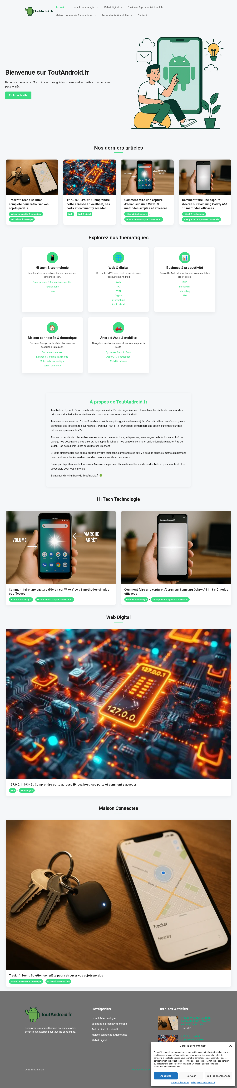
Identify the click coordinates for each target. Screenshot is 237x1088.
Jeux (52, 291)
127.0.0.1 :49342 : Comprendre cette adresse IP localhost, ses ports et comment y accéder (88, 204)
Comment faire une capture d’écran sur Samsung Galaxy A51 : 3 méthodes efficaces (204, 204)
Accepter (165, 1075)
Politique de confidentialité (203, 1082)
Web (70, 214)
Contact (142, 15)
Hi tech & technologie (82, 7)
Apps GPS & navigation (118, 356)
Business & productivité (184, 268)
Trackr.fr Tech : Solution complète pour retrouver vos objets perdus (29, 204)
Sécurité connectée (52, 352)
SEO (185, 295)
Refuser (191, 1075)
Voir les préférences (218, 1075)
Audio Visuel (118, 304)
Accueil (60, 7)
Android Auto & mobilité (115, 15)
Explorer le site (18, 95)
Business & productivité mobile (145, 7)
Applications (52, 286)
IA (118, 286)
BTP (185, 282)
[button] (230, 1045)
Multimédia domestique (21, 219)
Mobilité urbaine (118, 361)
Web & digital (111, 7)
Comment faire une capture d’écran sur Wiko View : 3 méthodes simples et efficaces (145, 204)
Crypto (118, 295)
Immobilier (184, 286)
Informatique (118, 300)
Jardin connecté (52, 365)
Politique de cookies (180, 1082)
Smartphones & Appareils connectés (144, 219)
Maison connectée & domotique (74, 15)
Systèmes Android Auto (118, 352)
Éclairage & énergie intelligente (52, 356)
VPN (118, 291)
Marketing (185, 291)
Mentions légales (141, 1069)
